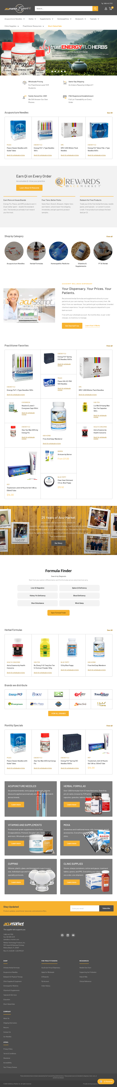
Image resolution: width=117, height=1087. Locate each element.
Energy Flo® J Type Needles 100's (44, 149)
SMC (62, 145)
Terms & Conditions (9, 1053)
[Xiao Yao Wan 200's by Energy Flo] (13, 435)
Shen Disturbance (37, 603)
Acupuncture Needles (13, 19)
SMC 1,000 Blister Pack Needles (69, 149)
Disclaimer (6, 1058)
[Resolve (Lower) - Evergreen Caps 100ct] (13, 411)
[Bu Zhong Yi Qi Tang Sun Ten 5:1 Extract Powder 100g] (45, 647)
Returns (6, 1027)
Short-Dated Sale (55, 26)
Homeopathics (63, 19)
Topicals (93, 19)
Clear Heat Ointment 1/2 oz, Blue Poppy (65, 481)
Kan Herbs (47, 436)
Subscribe (106, 908)
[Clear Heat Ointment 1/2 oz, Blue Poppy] (49, 486)
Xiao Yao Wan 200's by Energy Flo (30, 431)
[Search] (95, 8)
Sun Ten (97, 402)
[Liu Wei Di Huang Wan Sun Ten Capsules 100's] (85, 411)
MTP (8, 484)
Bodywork (79, 19)
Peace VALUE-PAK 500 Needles (65, 382)
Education (6, 999)
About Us (6, 1018)
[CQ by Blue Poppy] (72, 647)
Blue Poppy (62, 477)
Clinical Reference (85, 981)
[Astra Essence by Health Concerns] (85, 435)
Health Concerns (100, 427)
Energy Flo (38, 145)
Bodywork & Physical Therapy (13, 977)
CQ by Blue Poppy (67, 665)
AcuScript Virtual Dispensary (50, 968)
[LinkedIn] (68, 935)
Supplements (45, 19)
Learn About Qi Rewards (29, 188)
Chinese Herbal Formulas (11, 968)
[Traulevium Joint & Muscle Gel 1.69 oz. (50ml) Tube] (22, 465)
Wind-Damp (79, 603)
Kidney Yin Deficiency (37, 596)
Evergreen (26, 402)
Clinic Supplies (10, 26)
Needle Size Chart (85, 968)
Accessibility (7, 1063)
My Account (45, 981)
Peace (9, 145)
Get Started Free (72, 326)
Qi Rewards (45, 977)
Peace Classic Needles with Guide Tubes (17, 149)
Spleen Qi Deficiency (79, 588)
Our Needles (7, 1037)
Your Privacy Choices (10, 1067)
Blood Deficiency (79, 596)
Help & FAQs (83, 977)
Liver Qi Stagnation (37, 588)
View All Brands (58, 713)
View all (109, 236)
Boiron (60, 451)
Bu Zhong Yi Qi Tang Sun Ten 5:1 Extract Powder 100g (44, 666)
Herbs (31, 19)
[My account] (106, 8)
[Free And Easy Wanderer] (58, 416)
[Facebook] (62, 935)
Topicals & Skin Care (10, 995)
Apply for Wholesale (47, 972)
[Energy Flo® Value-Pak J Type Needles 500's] (99, 130)
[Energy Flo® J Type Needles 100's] (45, 130)
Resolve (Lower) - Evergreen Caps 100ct (30, 407)
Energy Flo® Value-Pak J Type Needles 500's (99, 149)
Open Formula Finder (58, 613)
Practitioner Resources (32, 26)
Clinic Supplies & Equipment (12, 981)
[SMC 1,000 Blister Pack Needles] (72, 130)
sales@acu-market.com (11, 939)
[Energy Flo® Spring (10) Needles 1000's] (49, 362)
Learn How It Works (92, 325)
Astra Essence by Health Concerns (100, 431)
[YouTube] (73, 935)
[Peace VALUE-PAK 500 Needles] (49, 386)
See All (110, 113)
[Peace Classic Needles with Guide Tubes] (18, 130)
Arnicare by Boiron (65, 454)
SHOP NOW (76, 64)
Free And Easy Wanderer (52, 439)
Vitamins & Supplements (11, 990)
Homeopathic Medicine (10, 986)
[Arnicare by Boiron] (49, 460)
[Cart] (110, 8)
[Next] (112, 138)
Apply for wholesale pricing (16, 155)
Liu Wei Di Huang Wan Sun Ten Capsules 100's (102, 408)
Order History (45, 986)
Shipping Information (10, 1023)
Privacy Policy (7, 1049)
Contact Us (7, 1032)
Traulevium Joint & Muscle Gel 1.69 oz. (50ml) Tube (22, 489)
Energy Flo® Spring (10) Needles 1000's (65, 358)
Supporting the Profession (88, 972)
